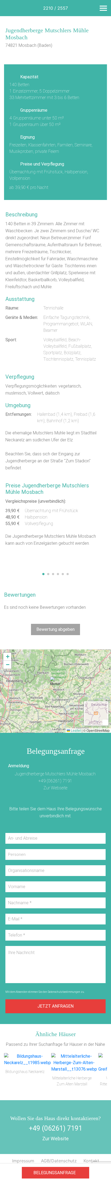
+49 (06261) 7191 (55, 780)
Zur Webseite (55, 787)
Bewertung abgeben (55, 629)
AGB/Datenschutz (59, 1160)
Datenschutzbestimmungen (64, 991)
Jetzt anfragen (55, 1006)
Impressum (23, 1160)
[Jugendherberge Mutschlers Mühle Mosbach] (55, 57)
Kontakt (91, 1160)
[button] (55, 684)
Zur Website (55, 1138)
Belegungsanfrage (54, 1172)
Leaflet (75, 730)
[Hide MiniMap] (104, 722)
